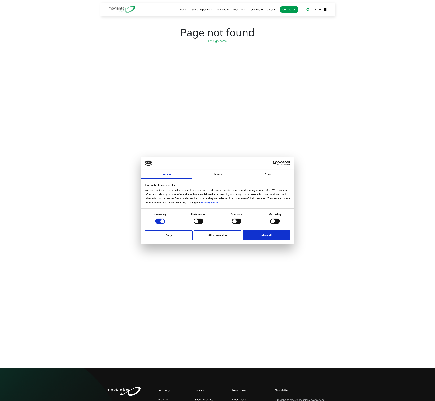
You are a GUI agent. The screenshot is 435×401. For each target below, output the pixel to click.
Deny (169, 235)
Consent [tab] (166, 174)
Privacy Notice (210, 202)
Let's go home (217, 41)
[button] (308, 9)
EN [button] (316, 9)
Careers (271, 9)
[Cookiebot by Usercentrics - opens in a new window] (275, 163)
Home (183, 9)
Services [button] (221, 9)
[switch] (198, 221)
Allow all (266, 235)
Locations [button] (254, 9)
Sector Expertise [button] (201, 9)
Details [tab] (217, 174)
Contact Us (289, 9)
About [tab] (268, 174)
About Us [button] (238, 9)
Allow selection (217, 235)
